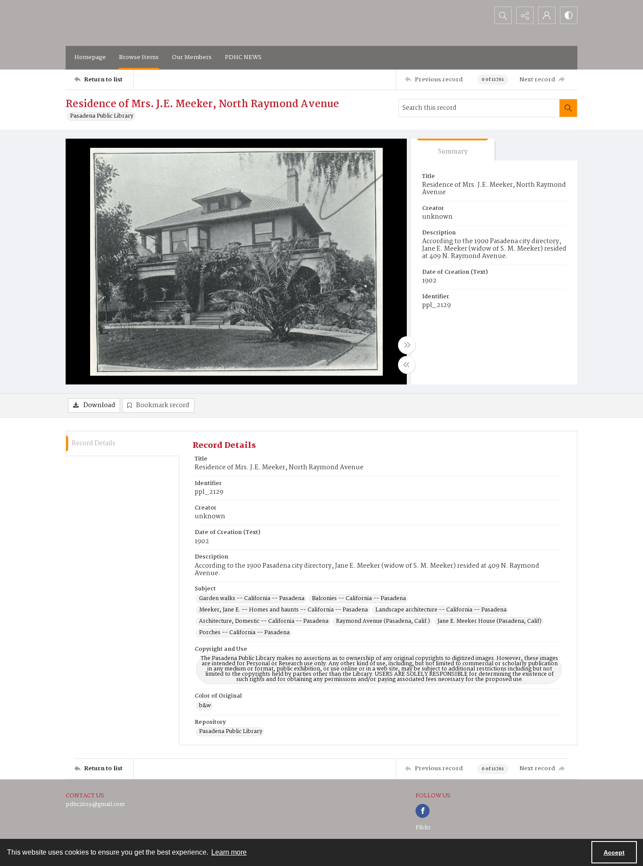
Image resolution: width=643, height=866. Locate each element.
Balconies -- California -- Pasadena (359, 598)
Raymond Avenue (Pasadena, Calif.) (383, 621)
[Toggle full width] (407, 345)
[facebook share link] (423, 811)
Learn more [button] (229, 852)
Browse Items (139, 57)
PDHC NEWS (243, 57)
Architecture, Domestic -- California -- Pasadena (263, 621)
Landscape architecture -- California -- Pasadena (441, 610)
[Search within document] (568, 108)
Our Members (192, 57)
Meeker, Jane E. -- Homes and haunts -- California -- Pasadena (283, 610)
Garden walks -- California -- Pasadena (251, 598)
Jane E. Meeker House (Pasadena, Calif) (489, 621)
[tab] (452, 150)
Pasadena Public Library (101, 116)
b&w (205, 706)
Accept (614, 852)
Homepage (90, 57)
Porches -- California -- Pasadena (244, 633)
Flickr (423, 827)
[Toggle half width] (407, 365)
